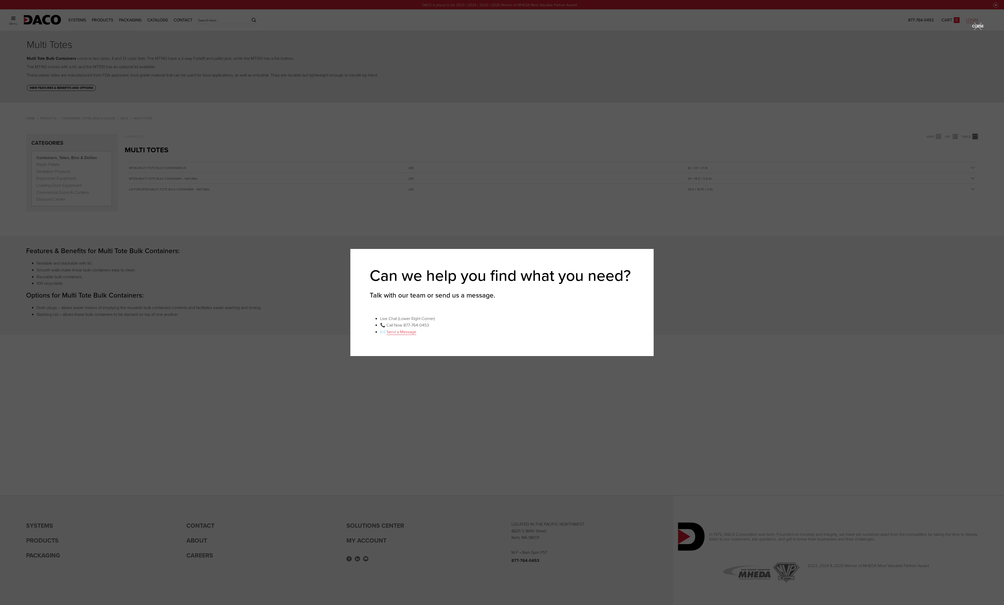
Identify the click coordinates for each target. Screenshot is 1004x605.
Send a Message (401, 332)
